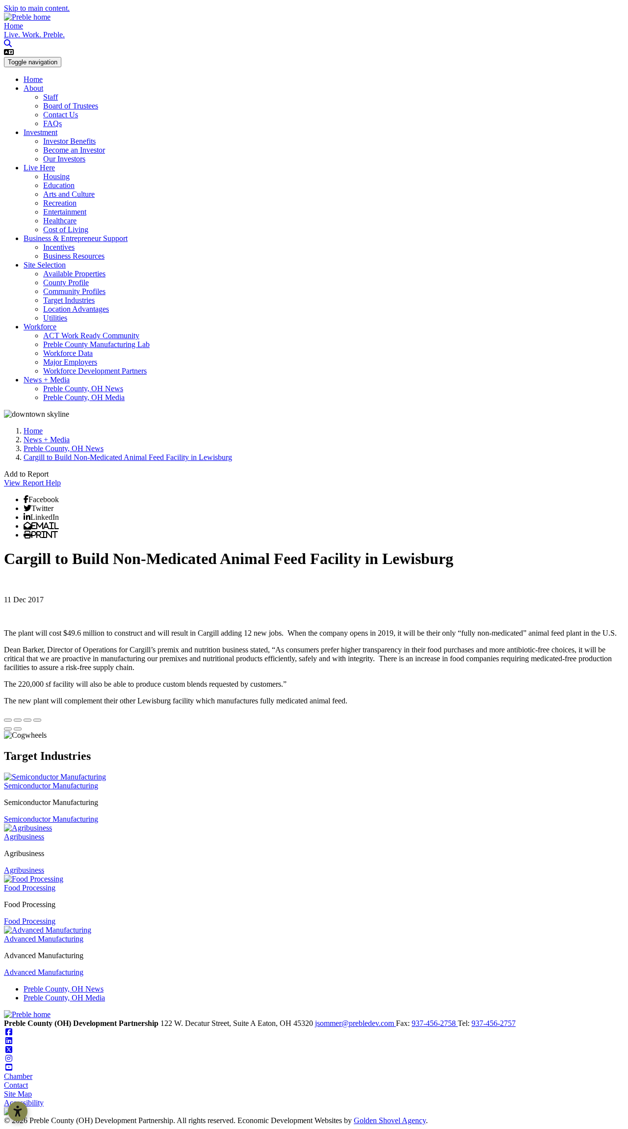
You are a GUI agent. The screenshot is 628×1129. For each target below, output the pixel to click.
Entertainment (64, 212)
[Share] (18, 720)
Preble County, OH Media (84, 397)
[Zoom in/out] (37, 720)
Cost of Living (65, 229)
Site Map (18, 1094)
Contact (16, 1085)
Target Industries (69, 300)
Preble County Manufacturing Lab (96, 344)
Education (59, 185)
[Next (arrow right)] (18, 728)
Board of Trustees (70, 106)
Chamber (18, 1076)
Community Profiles (74, 291)
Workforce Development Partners (95, 371)
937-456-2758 (435, 1023)
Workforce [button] (40, 327)
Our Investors (64, 159)
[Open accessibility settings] (17, 1111)
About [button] (33, 88)
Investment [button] (40, 132)
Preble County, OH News (83, 388)
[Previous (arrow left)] (8, 728)
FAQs (52, 123)
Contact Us (60, 114)
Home (13, 26)
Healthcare (60, 220)
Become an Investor (74, 150)
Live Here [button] (39, 167)
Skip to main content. (37, 8)
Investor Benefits (69, 141)
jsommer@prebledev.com (355, 1023)
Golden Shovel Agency (390, 1120)
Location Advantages (76, 309)
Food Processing (29, 888)
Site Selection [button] (45, 265)
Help (53, 483)
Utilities (55, 318)
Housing (56, 176)
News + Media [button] (47, 380)
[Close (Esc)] (8, 720)
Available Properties (74, 273)
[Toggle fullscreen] (27, 720)
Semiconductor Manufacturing (51, 785)
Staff (50, 97)
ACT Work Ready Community (91, 335)
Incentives (59, 247)
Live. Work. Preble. (34, 34)
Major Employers (70, 362)
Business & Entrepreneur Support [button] (76, 238)
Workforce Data (68, 353)
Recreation (60, 203)
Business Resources (74, 256)
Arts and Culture (69, 194)
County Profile (66, 282)
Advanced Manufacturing (43, 939)
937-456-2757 (493, 1023)
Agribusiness (24, 837)
